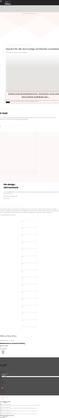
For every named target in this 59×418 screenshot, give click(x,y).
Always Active (9, 404)
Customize (1, 401)
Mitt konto (6, 3)
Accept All (9, 401)
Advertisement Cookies (4, 412)
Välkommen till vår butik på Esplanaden (16, 52)
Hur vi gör (6, 198)
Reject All (5, 401)
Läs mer (8, 102)
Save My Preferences (7, 415)
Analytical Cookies (4, 410)
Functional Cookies (4, 407)
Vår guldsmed (7, 2)
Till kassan (5, 376)
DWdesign (2, 398)
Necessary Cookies (4, 404)
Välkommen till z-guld (8, 1)
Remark (8, 407)
